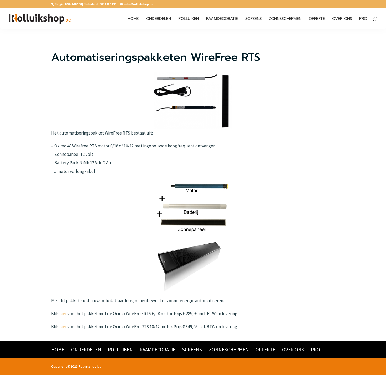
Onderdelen (158, 19)
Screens (253, 19)
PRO (363, 19)
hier (63, 313)
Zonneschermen (285, 19)
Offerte (317, 19)
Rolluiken (188, 19)
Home (133, 19)
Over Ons (342, 19)
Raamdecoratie (222, 19)
